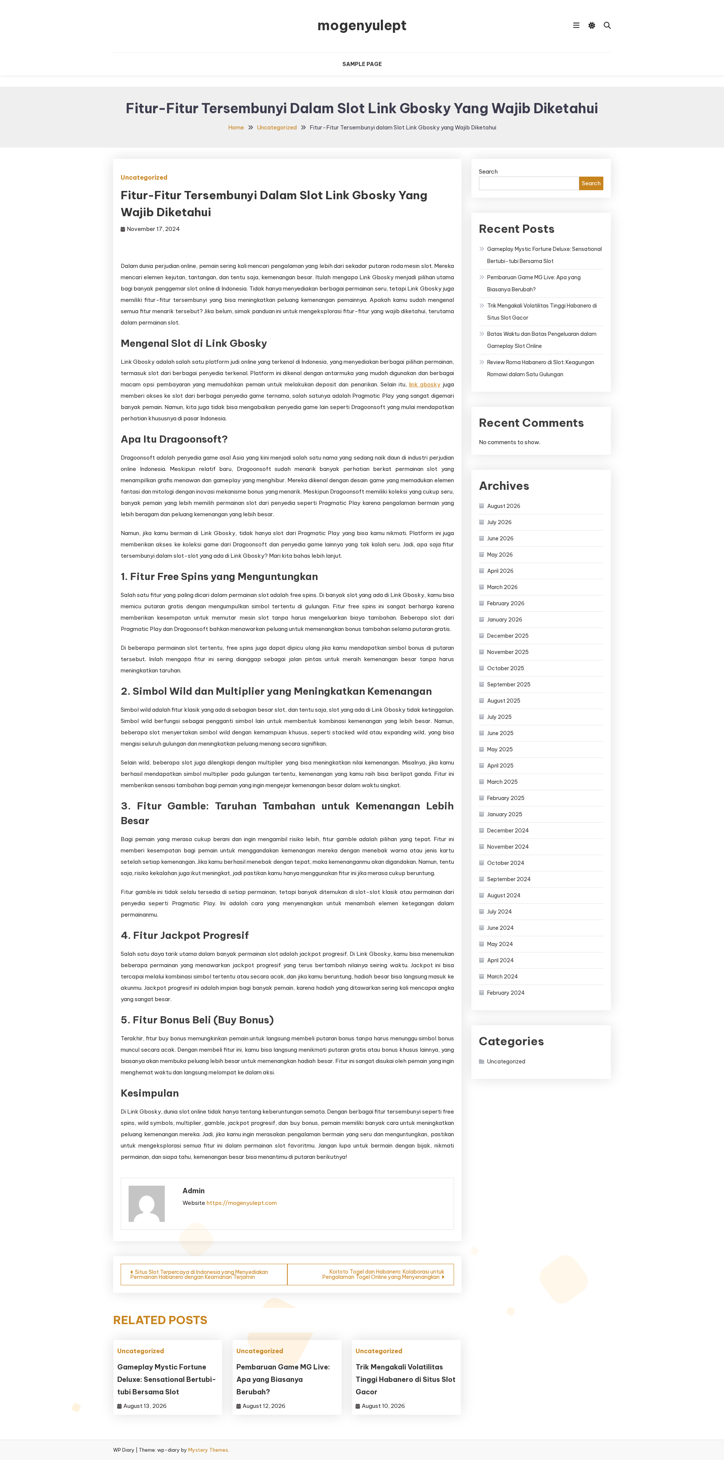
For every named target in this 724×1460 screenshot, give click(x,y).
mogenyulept (362, 25)
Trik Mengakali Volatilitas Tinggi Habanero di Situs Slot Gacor (406, 1379)
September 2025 (509, 684)
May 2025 (500, 749)
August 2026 (503, 506)
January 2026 (504, 619)
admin (194, 1190)
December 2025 (508, 635)
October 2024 (506, 863)
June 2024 (500, 928)
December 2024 (508, 830)
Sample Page (362, 64)
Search (488, 171)
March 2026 (502, 587)
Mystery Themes (208, 1450)
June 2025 (500, 733)
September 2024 (509, 879)
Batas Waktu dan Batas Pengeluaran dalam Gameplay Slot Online (542, 340)
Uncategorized (144, 177)
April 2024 (500, 960)
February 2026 (506, 603)
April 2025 (500, 765)
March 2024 (502, 976)
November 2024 (508, 846)
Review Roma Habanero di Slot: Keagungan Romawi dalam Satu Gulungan (540, 368)
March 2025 (502, 781)
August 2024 (504, 895)
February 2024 (506, 992)
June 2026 (500, 538)
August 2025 (503, 700)
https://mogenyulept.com (241, 1202)
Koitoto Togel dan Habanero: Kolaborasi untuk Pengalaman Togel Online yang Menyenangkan (383, 1274)
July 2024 (499, 911)
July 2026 (499, 522)
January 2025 (504, 814)
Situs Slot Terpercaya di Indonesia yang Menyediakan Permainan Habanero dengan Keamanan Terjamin (199, 1274)
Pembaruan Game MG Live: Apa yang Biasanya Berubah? (283, 1379)
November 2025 (508, 652)
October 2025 (505, 668)
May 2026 (500, 554)
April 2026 (500, 571)
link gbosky (424, 384)
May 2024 (500, 944)
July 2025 (499, 717)
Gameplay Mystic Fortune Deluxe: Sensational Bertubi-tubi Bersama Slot (166, 1379)
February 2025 (506, 798)
